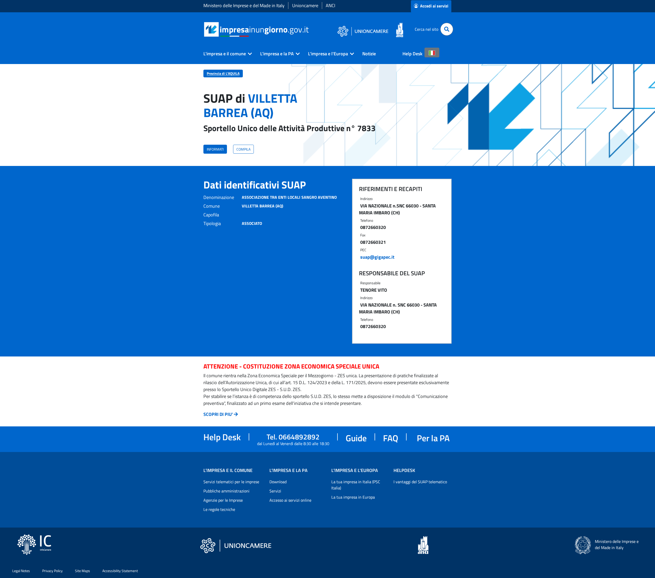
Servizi (275, 491)
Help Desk (412, 53)
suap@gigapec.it (377, 257)
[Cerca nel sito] (446, 29)
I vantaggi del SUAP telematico (420, 482)
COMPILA (243, 149)
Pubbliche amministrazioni (226, 491)
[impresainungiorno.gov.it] (310, 29)
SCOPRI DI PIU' (218, 414)
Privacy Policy (52, 570)
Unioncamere (305, 5)
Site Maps (82, 570)
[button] (225, 53)
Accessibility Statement (120, 570)
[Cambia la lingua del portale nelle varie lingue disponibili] (431, 52)
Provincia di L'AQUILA (223, 73)
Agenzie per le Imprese (223, 500)
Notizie (369, 53)
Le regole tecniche (219, 509)
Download (278, 482)
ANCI (330, 5)
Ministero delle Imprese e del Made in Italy (244, 5)
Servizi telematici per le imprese (231, 482)
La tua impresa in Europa (353, 497)
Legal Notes (21, 570)
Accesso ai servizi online (290, 500)
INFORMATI (215, 149)
